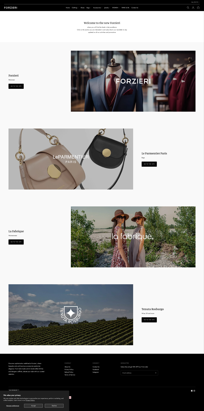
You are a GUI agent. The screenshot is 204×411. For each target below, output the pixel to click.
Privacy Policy (69, 369)
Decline (54, 406)
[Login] (193, 7)
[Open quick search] (188, 7)
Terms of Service (70, 375)
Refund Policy (69, 372)
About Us (67, 367)
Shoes (82, 8)
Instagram (96, 372)
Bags (88, 8)
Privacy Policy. (30, 400)
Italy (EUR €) (194, 2)
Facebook (96, 369)
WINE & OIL (125, 8)
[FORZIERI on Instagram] (194, 391)
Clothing (74, 8)
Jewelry (106, 8)
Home (68, 8)
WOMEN (115, 8)
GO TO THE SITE (16, 86)
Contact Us (134, 8)
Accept (33, 406)
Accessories (97, 8)
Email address (126, 370)
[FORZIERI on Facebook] (192, 391)
